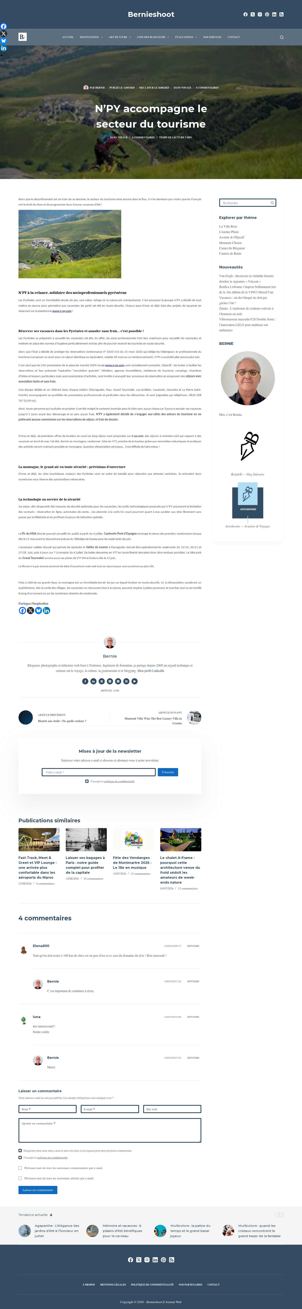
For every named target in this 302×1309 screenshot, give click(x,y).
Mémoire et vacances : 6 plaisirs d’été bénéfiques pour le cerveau (122, 1231)
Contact (234, 37)
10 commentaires (93, 878)
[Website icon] (102, 681)
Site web (151, 1109)
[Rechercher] (282, 37)
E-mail (89, 1109)
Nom (26, 1109)
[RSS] (281, 14)
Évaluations (184, 37)
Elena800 (41, 946)
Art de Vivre (118, 37)
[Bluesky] (38, 610)
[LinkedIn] (274, 14)
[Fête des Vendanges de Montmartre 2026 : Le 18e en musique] (133, 839)
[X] (30, 610)
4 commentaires (207, 87)
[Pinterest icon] (126, 681)
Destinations (89, 37)
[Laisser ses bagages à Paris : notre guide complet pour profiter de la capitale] (86, 839)
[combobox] (244, 203)
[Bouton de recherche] (272, 202)
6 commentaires (45, 883)
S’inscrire (168, 772)
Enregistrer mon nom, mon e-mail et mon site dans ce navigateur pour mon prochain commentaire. (78, 1150)
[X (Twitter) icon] (110, 681)
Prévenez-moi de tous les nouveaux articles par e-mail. (59, 1178)
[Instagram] (260, 14)
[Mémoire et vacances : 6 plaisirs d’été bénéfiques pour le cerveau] (92, 1231)
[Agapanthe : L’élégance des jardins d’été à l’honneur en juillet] (24, 1231)
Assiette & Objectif (231, 237)
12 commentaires (140, 874)
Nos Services (212, 37)
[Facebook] (245, 14)
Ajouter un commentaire (38, 1123)
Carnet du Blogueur (232, 248)
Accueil (68, 37)
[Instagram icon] (118, 681)
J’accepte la (113, 781)
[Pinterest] (267, 14)
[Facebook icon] (85, 681)
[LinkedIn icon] (93, 681)
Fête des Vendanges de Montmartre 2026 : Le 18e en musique (132, 863)
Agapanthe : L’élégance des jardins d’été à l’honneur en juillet (57, 1231)
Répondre (193, 945)
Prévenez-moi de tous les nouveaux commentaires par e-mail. (63, 1168)
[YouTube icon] (134, 681)
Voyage (186, 87)
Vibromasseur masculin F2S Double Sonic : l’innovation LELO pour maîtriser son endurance (247, 324)
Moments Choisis (230, 242)
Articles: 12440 (110, 690)
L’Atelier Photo (229, 232)
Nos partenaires (190, 1284)
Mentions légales (113, 1284)
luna (36, 1017)
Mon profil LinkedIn (150, 670)
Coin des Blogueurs (151, 37)
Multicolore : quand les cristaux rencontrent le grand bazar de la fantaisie (259, 1231)
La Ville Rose (228, 226)
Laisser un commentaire (38, 1190)
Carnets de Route (230, 253)
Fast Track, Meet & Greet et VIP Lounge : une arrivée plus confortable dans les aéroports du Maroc (37, 867)
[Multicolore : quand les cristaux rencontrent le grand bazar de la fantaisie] (228, 1231)
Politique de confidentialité (152, 1284)
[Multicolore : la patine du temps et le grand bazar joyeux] (160, 1231)
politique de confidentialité (119, 781)
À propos (89, 1284)
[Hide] (1, 55)
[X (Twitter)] (253, 14)
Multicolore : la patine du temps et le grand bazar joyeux (191, 1231)
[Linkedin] (46, 610)
